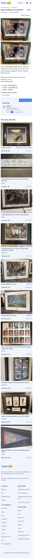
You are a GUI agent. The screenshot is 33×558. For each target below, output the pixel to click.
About (19, 510)
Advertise (20, 531)
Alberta (3, 489)
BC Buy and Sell (22, 493)
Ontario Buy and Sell (24, 502)
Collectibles (14, 7)
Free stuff (4, 508)
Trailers (3, 529)
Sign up (20, 524)
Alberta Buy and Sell (24, 489)
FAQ (19, 514)
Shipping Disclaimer (23, 539)
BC (2, 493)
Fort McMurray (13, 87)
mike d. (8, 106)
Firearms (3, 522)
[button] (4, 12)
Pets (2, 515)
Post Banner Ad (22, 535)
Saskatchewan (5, 496)
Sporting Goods (6, 536)
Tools (3, 533)
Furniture (4, 526)
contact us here (11, 478)
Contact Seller (26, 100)
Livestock (4, 519)
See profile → (19, 112)
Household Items (5, 7)
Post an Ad (21, 521)
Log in (19, 528)
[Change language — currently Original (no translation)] (27, 3)
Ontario (3, 500)
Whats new (21, 517)
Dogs (2, 512)
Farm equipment (6, 544)
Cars (2, 540)
